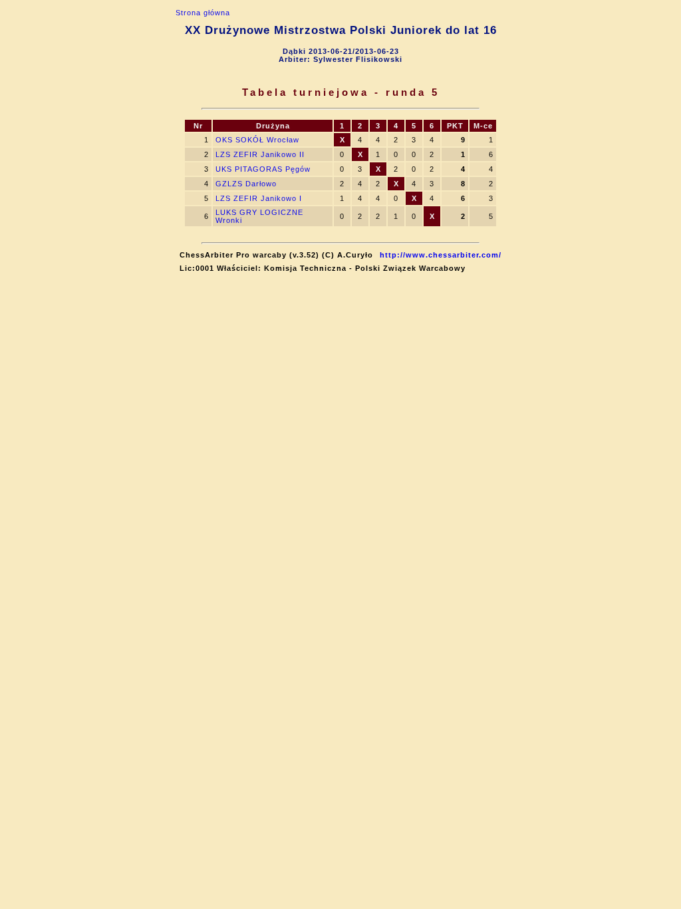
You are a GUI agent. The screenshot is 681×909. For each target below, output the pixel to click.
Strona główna (203, 13)
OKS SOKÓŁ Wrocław (257, 140)
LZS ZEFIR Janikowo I (258, 198)
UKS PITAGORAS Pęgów (263, 169)
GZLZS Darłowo (246, 184)
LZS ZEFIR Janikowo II (260, 154)
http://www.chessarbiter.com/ (440, 255)
